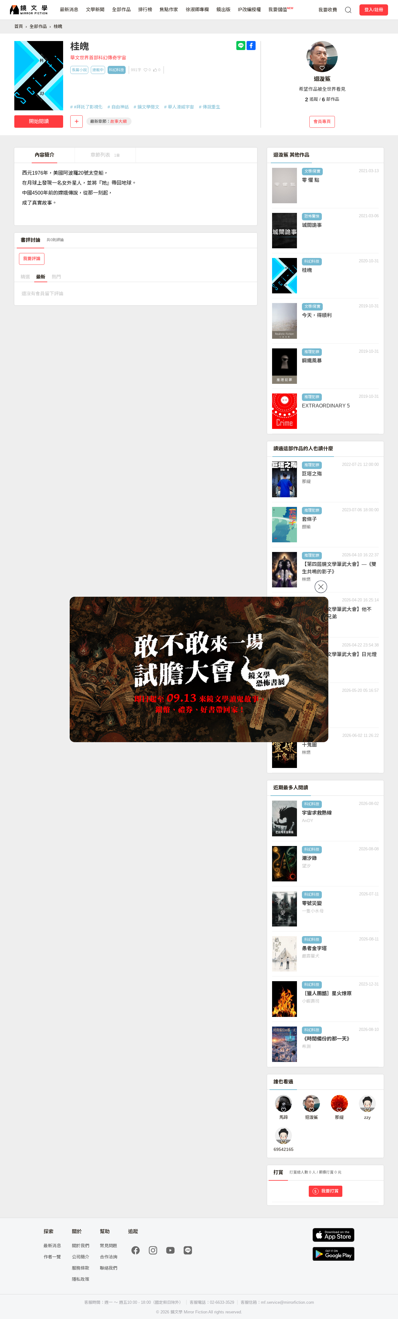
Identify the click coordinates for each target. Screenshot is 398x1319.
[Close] (321, 587)
